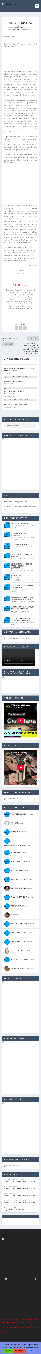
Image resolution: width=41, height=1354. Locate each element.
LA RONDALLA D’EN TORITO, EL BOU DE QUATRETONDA (22, 608)
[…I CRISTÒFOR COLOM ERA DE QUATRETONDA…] (7, 587)
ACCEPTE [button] (8, 1351)
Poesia (33, 547)
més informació (32, 1351)
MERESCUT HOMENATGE (20, 524)
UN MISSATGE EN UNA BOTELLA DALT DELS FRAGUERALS (19, 370)
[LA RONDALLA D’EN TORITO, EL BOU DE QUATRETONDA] (7, 608)
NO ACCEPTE (19, 1351)
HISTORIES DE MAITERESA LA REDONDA (21, 555)
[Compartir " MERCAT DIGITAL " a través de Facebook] (16, 328)
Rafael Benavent (22, 27)
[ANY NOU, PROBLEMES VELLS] (20, 400)
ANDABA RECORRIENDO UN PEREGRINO (21, 577)
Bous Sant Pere (24, 611)
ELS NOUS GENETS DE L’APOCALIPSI (19, 534)
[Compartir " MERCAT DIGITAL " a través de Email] (25, 328)
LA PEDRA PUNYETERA (19, 545)
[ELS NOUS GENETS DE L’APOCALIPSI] (7, 534)
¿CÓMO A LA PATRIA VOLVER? (17, 1210)
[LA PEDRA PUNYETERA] (7, 546)
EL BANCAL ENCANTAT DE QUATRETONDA (14, 393)
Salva (12, 548)
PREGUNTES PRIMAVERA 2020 (15, 381)
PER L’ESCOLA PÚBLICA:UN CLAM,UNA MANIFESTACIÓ (20, 619)
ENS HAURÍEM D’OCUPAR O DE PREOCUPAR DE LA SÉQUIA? (22, 598)
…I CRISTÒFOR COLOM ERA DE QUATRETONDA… (22, 586)
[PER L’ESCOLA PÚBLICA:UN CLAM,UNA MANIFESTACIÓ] (7, 620)
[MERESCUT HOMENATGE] (7, 525)
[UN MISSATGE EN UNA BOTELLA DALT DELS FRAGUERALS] (20, 364)
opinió (33, 537)
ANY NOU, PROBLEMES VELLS (15, 404)
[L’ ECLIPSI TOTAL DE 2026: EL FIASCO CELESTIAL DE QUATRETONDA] (7, 565)
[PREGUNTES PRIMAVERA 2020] (20, 377)
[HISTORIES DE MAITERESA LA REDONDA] (7, 555)
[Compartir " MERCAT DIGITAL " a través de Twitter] (20, 328)
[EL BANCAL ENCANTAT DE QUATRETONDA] (20, 388)
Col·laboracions (25, 30)
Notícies (33, 570)
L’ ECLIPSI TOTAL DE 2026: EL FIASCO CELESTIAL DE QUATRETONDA (21, 566)
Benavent (15, 30)
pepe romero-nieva (17, 539)
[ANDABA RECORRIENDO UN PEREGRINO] (7, 577)
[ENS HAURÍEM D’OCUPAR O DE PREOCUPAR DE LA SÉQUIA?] (7, 598)
